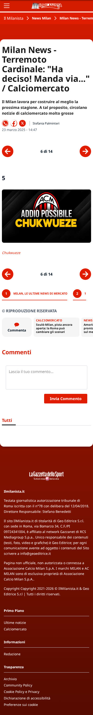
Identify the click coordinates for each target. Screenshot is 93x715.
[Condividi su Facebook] (13, 123)
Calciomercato (15, 629)
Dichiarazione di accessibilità (27, 698)
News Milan (41, 18)
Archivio (10, 679)
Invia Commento (66, 398)
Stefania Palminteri (46, 123)
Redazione (12, 654)
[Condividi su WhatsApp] (5, 123)
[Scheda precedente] (7, 151)
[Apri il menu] (7, 6)
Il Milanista (13, 18)
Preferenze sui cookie (21, 704)
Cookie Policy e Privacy (21, 691)
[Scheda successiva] (85, 151)
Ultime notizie (15, 622)
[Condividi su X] (22, 123)
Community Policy (18, 685)
